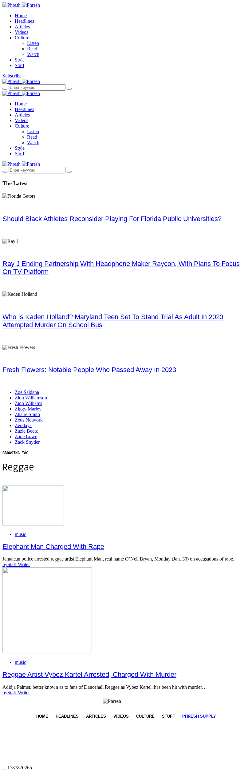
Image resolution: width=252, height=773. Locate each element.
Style (20, 59)
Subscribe (12, 75)
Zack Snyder (27, 442)
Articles (22, 26)
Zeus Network (29, 419)
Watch (33, 54)
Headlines (24, 21)
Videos (21, 32)
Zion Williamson (31, 397)
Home (21, 15)
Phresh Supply (199, 716)
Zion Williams (28, 403)
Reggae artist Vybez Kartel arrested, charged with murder (89, 674)
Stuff (19, 65)
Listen (33, 43)
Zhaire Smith (27, 414)
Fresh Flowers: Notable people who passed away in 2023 (89, 370)
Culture (22, 37)
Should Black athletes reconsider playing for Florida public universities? (112, 219)
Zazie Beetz (26, 431)
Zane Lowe (26, 436)
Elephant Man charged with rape (53, 546)
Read (32, 48)
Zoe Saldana (27, 392)
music (20, 534)
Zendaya (23, 425)
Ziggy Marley (28, 408)
